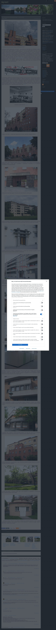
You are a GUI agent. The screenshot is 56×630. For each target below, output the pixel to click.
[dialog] (28, 315)
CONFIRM (20, 344)
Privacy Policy (34, 348)
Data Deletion (21, 348)
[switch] (41, 302)
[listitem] (28, 300)
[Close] (47, 281)
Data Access (28, 348)
